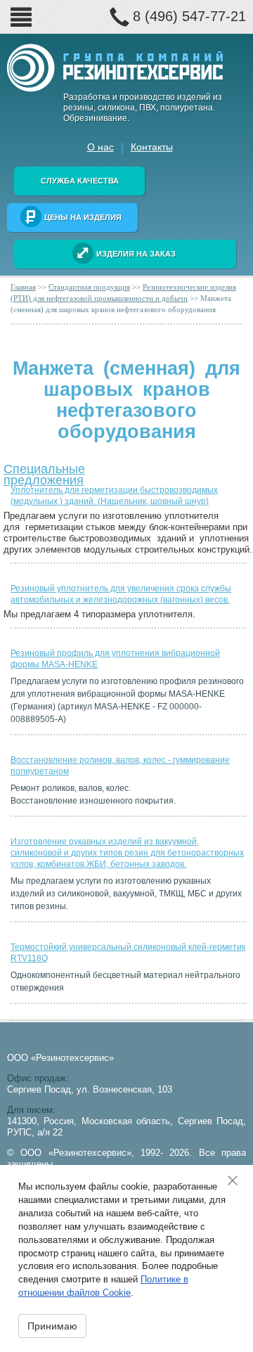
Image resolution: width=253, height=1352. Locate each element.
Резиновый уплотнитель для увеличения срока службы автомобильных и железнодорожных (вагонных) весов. (121, 594)
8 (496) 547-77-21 (189, 16)
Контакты (152, 147)
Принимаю (52, 1326)
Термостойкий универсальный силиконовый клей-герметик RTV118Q (128, 952)
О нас (100, 147)
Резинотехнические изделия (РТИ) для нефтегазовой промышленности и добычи (123, 292)
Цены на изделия (83, 217)
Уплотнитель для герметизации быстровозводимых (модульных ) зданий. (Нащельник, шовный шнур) (114, 495)
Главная (23, 287)
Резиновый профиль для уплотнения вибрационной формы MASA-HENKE (115, 658)
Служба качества (80, 180)
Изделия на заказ (136, 254)
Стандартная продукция (89, 287)
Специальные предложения (44, 471)
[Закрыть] (237, 1180)
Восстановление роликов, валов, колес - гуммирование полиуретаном (120, 765)
